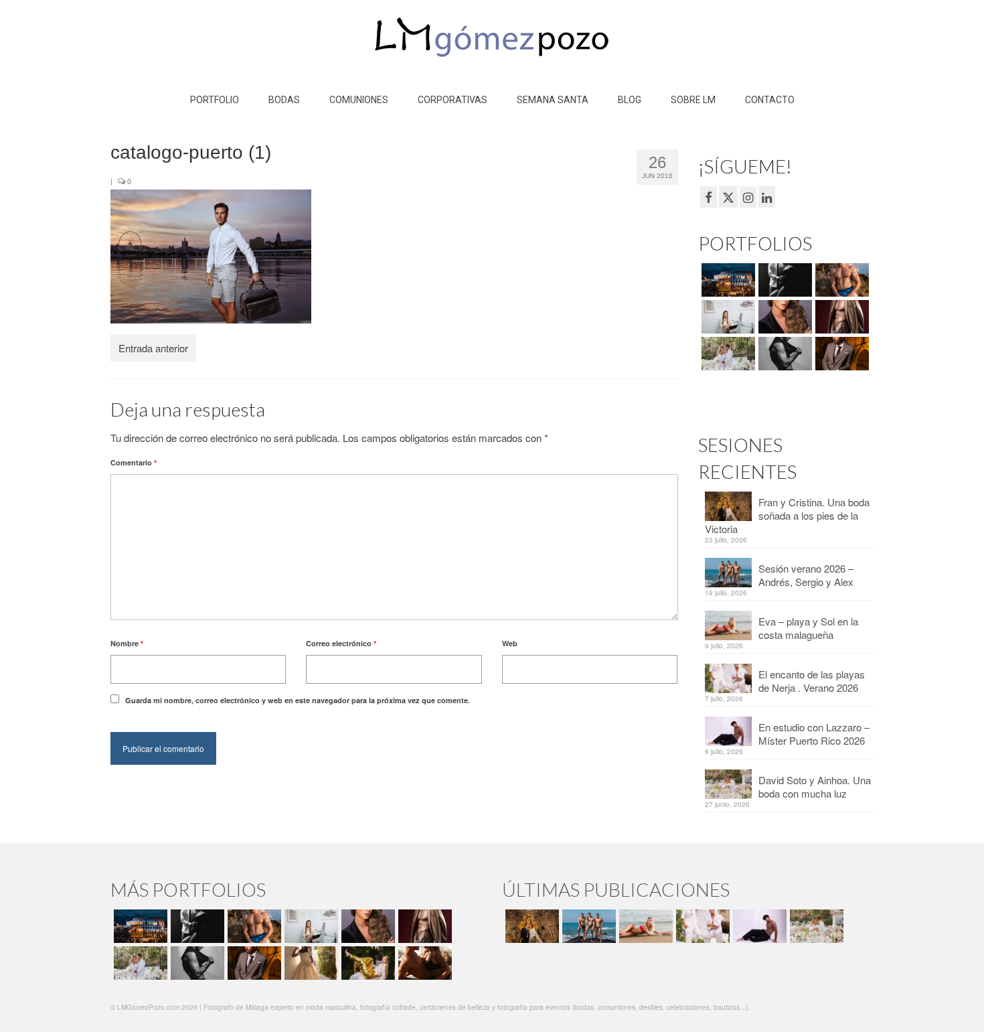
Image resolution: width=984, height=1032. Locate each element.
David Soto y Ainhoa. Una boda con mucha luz (814, 786)
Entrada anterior (153, 348)
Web (509, 643)
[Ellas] (783, 317)
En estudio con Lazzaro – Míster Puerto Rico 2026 (814, 733)
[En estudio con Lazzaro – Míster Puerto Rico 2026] (758, 926)
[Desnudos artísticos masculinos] (840, 317)
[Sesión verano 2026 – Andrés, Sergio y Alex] (587, 926)
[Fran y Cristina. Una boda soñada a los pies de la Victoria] (530, 926)
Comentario (133, 462)
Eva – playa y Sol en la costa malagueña (808, 628)
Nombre (126, 643)
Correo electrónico (341, 643)
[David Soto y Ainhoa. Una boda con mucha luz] (815, 926)
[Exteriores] (840, 353)
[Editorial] (366, 963)
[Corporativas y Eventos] (726, 317)
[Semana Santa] (726, 280)
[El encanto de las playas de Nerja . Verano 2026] (701, 926)
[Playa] (840, 280)
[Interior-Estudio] (783, 353)
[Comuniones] (309, 963)
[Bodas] (726, 353)
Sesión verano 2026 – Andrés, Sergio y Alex (805, 575)
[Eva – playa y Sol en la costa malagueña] (644, 926)
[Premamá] (783, 280)
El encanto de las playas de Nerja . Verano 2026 (811, 680)
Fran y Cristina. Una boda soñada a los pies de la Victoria (787, 515)
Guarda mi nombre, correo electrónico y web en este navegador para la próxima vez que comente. (297, 700)
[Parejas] (423, 963)
